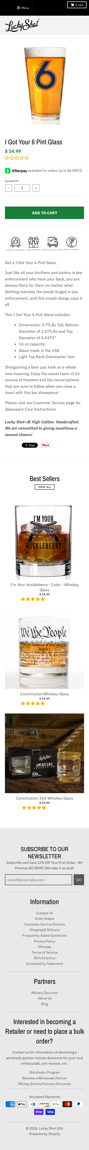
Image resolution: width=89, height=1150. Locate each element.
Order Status (44, 918)
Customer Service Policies (44, 924)
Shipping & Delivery (44, 930)
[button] (17, 157)
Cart (79, 5)
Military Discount (44, 992)
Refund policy (44, 958)
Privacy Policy (44, 941)
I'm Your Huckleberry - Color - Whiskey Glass (44, 587)
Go (79, 879)
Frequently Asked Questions (44, 935)
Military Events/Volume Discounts (44, 1084)
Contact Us (44, 913)
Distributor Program (44, 1072)
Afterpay (44, 946)
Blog (44, 1004)
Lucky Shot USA (51, 1128)
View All (44, 487)
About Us (45, 998)
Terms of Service (45, 952)
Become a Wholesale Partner (44, 1078)
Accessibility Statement (44, 963)
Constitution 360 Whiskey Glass (44, 798)
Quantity (12, 181)
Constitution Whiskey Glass (44, 693)
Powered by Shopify (44, 1134)
